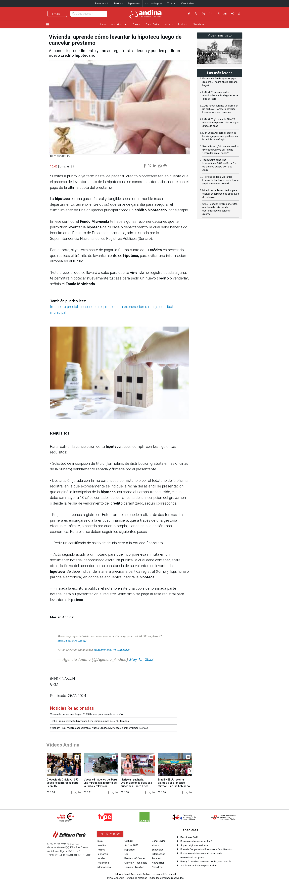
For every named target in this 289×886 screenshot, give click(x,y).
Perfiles (118, 3)
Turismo (171, 3)
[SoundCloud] (225, 13)
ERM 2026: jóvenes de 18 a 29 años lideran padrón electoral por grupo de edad (220, 122)
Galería (136, 24)
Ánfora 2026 (131, 845)
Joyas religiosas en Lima (194, 845)
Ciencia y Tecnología (135, 862)
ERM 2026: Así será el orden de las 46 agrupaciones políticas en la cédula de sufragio (220, 136)
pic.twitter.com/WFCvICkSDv (111, 649)
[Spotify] (232, 13)
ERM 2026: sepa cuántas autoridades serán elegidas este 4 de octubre (220, 95)
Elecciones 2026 (189, 837)
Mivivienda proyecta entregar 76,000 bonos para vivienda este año (86, 714)
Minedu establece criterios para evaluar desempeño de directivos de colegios (220, 194)
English (57, 14)
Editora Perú (122, 874)
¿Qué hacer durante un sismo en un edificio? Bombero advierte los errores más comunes (220, 109)
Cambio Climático (134, 867)
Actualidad (119, 24)
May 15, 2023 (141, 659)
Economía (102, 854)
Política (101, 849)
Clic (126, 854)
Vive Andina (187, 3)
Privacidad (170, 874)
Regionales (103, 862)
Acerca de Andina (140, 874)
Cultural (128, 840)
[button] (48, 771)
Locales (101, 858)
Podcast (183, 24)
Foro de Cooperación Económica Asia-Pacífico (206, 849)
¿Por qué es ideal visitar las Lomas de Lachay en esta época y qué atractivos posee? (220, 180)
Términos (157, 874)
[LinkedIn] (203, 13)
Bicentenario (102, 3)
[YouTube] (210, 13)
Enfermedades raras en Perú (196, 841)
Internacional (104, 867)
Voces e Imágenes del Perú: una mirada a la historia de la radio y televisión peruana (100, 784)
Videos (169, 24)
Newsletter (199, 24)
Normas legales (153, 3)
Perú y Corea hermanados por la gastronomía (205, 861)
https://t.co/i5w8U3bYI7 (72, 640)
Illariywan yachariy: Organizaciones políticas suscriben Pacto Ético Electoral (136, 784)
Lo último (100, 24)
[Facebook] (188, 13)
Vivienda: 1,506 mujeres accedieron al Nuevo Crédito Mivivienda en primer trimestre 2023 (99, 727)
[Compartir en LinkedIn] (79, 792)
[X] (196, 13)
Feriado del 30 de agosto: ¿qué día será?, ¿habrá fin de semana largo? (219, 82)
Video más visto (220, 35)
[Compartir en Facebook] (72, 792)
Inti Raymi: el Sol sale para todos (198, 865)
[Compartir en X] (76, 792)
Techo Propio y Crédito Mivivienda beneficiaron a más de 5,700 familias (89, 721)
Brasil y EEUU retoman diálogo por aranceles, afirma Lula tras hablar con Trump (174, 784)
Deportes (129, 849)
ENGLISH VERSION (110, 834)
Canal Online (153, 24)
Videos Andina (62, 745)
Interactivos (158, 854)
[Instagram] (217, 13)
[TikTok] (239, 13)
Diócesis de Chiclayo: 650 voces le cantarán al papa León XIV (62, 783)
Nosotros (157, 867)
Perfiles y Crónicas (134, 858)
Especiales (134, 3)
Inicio (100, 840)
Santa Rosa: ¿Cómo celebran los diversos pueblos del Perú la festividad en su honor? (220, 150)
